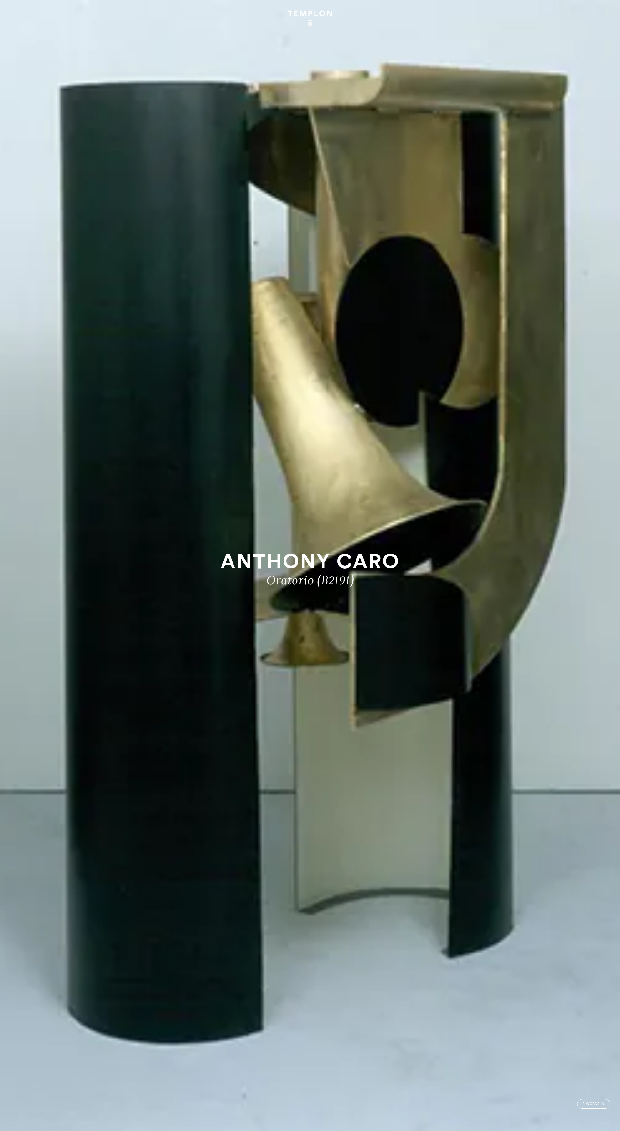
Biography (594, 1104)
